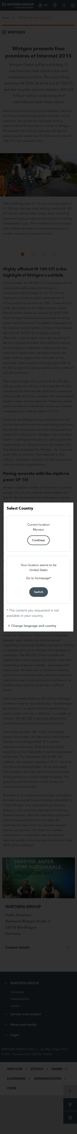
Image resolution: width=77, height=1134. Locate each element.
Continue (38, 540)
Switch (38, 592)
